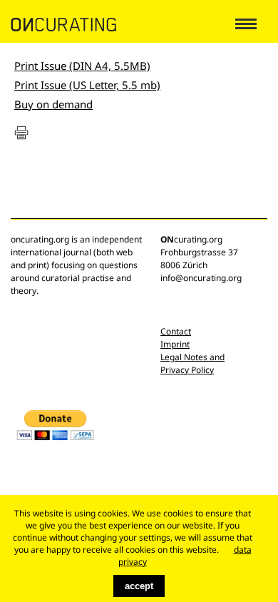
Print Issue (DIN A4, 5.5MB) (82, 65)
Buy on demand (53, 104)
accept (139, 586)
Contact (175, 331)
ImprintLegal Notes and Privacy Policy (192, 357)
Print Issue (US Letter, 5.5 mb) (87, 85)
